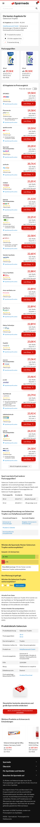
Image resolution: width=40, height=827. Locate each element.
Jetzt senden (20, 585)
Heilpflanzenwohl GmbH (11, 26)
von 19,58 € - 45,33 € (14, 22)
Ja (5, 585)
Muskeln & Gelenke (9, 527)
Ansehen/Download (26, 675)
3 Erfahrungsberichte (14, 38)
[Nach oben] (36, 822)
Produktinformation (14, 35)
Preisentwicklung (13, 42)
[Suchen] (36, 8)
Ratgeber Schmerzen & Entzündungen (29, 522)
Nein (11, 585)
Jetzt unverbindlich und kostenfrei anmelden (20, 711)
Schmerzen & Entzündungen (7, 522)
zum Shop (27, 103)
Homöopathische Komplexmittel (8, 532)
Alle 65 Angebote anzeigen (19, 466)
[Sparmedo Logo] (20, 3)
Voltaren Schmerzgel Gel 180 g (13, 743)
